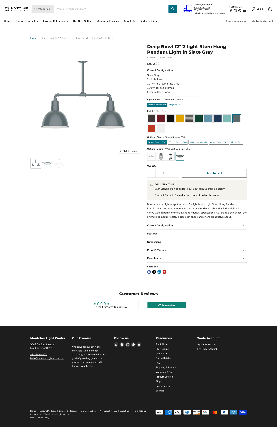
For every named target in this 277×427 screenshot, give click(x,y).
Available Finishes (108, 21)
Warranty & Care (165, 372)
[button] (258, 9)
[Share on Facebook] (149, 272)
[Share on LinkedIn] (159, 272)
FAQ (158, 362)
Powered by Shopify (39, 417)
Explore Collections (55, 21)
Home (7, 21)
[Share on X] (154, 272)
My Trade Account (262, 21)
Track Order (162, 344)
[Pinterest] (239, 10)
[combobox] (111, 9)
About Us (129, 21)
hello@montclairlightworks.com (210, 13)
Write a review (166, 305)
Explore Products (26, 21)
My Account (162, 348)
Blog (158, 381)
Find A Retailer (164, 358)
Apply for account (236, 21)
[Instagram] (235, 10)
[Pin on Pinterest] (164, 272)
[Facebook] (230, 10)
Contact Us (161, 353)
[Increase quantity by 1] (175, 173)
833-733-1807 (201, 10)
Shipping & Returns (166, 367)
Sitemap (160, 390)
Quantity (151, 166)
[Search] (172, 9)
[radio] (157, 105)
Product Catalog (164, 376)
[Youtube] (244, 10)
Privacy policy (163, 386)
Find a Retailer (148, 21)
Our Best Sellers (82, 21)
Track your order (202, 7)
